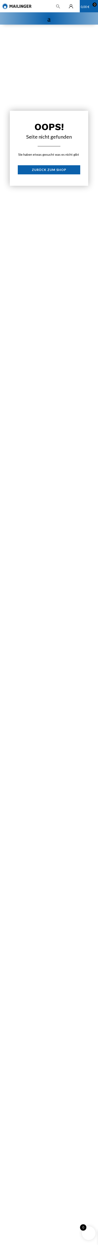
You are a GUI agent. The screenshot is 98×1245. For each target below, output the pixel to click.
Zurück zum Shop (49, 170)
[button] (94, 4)
